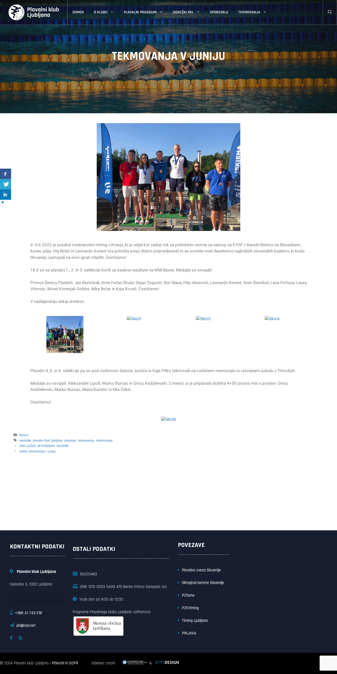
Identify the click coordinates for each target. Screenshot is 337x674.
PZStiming (190, 608)
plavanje (70, 440)
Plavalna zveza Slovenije (201, 570)
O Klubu (101, 12)
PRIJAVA (189, 633)
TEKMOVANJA (249, 12)
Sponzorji (219, 12)
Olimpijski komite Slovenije (203, 582)
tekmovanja (86, 440)
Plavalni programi (140, 12)
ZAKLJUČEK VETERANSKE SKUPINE (44, 446)
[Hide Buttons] (2, 203)
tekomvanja (104, 440)
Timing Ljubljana (195, 620)
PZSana (188, 595)
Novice (23, 435)
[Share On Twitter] (5, 184)
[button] (35, 335)
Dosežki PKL (183, 12)
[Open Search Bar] (330, 12)
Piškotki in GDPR (65, 663)
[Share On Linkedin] (5, 194)
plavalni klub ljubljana (48, 440)
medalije (25, 440)
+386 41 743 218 (28, 613)
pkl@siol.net (26, 625)
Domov (78, 12)
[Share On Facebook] (5, 174)
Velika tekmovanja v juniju (37, 451)
